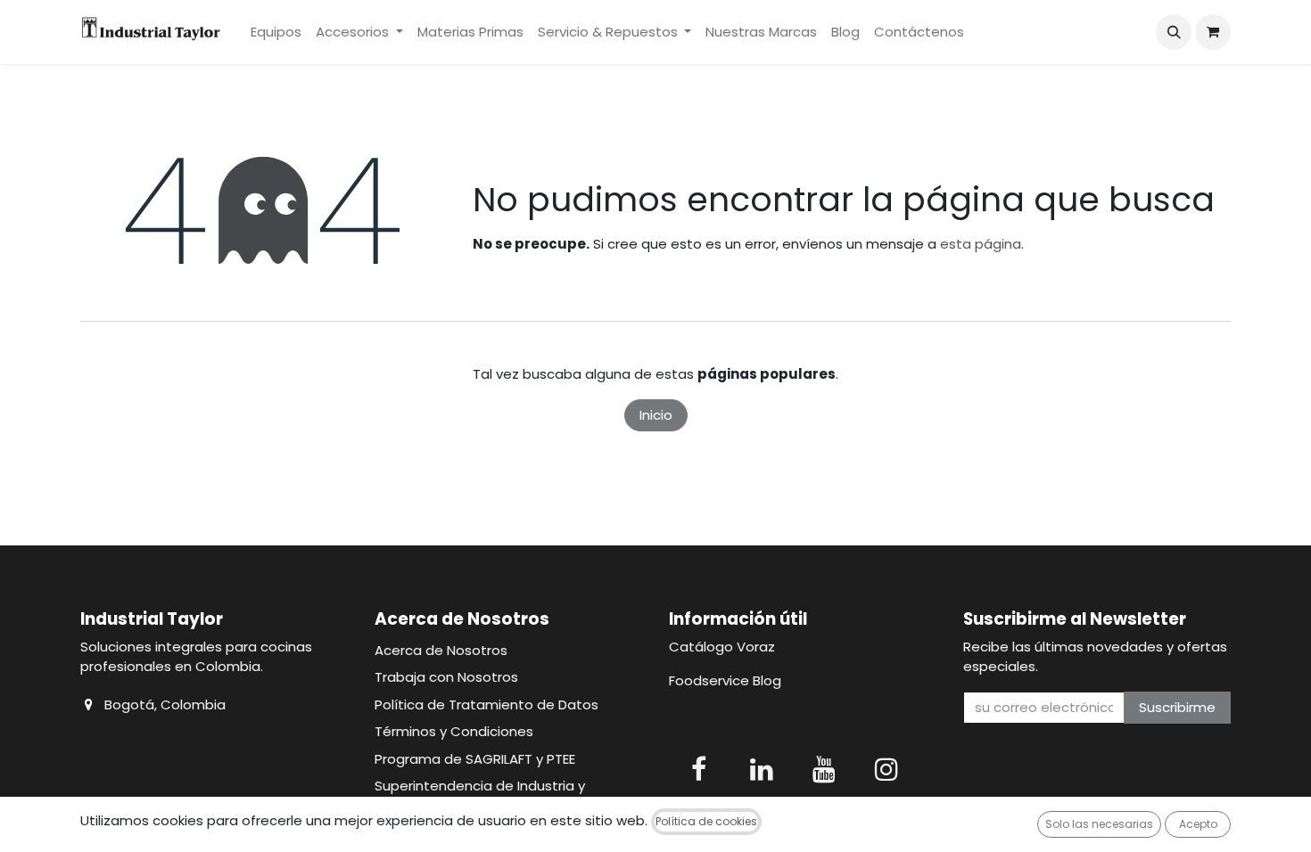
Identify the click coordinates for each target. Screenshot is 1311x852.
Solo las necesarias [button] (1099, 824)
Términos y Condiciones (454, 731)
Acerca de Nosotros (441, 650)
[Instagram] (886, 769)
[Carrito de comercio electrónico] (1213, 32)
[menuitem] (276, 32)
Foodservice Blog (725, 680)
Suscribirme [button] (1177, 707)
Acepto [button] (1198, 824)
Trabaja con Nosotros (446, 677)
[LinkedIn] (761, 769)
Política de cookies (706, 821)
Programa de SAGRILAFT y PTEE (475, 759)
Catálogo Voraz (722, 646)
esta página (980, 243)
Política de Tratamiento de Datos (486, 704)
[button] (1173, 32)
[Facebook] (698, 769)
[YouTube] (824, 769)
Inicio (655, 415)
